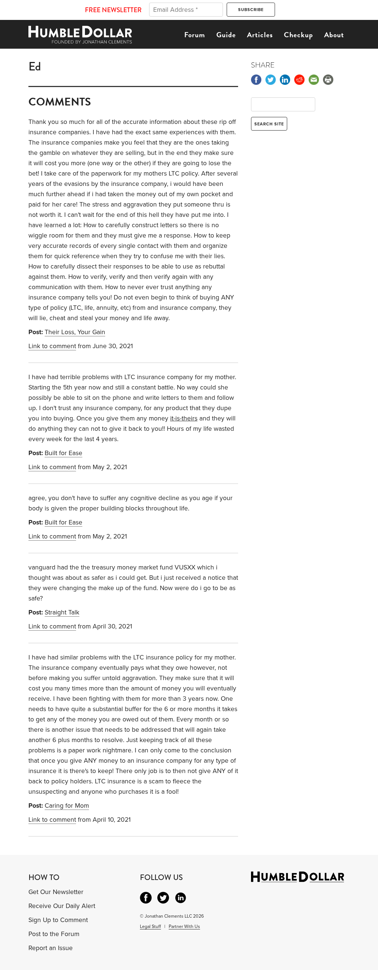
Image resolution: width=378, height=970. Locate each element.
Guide (226, 34)
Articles (260, 34)
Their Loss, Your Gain (75, 332)
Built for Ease (63, 453)
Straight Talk (62, 612)
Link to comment (52, 346)
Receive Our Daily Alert (61, 906)
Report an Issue (50, 948)
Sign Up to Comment (58, 920)
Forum (194, 34)
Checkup (298, 34)
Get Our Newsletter (55, 892)
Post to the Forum (53, 934)
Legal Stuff (150, 926)
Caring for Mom (67, 806)
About (334, 34)
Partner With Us (184, 926)
